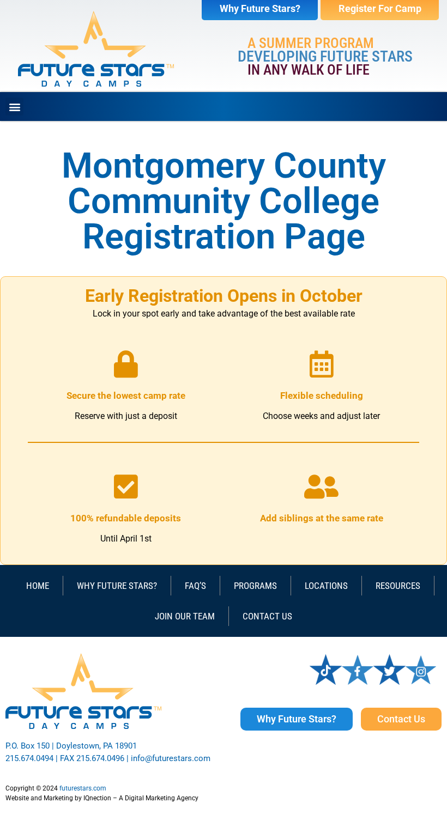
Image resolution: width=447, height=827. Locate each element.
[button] (14, 106)
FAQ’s (195, 585)
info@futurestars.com (170, 758)
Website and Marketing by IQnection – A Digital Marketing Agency (101, 798)
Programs (255, 585)
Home (37, 585)
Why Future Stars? (117, 585)
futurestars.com (82, 788)
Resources (398, 585)
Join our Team (185, 616)
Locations (326, 585)
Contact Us (267, 616)
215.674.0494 (29, 758)
